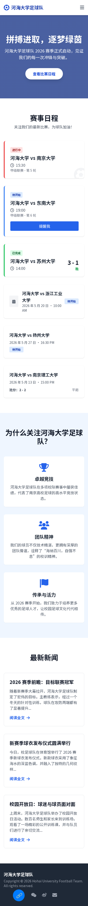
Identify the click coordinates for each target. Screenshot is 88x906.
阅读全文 (18, 717)
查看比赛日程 (44, 74)
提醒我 (44, 226)
